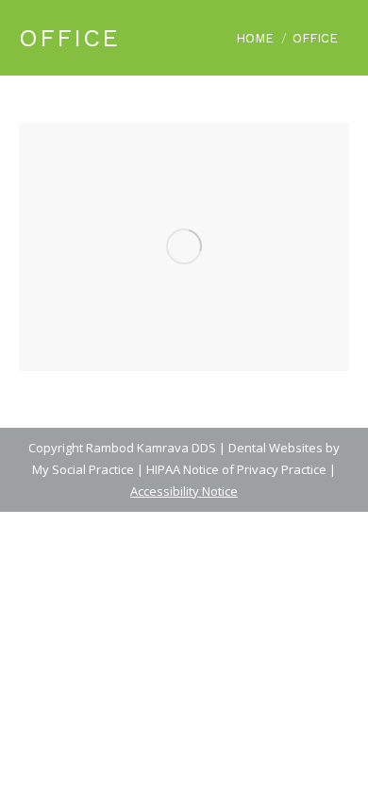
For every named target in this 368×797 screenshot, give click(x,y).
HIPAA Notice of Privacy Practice (236, 469)
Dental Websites (275, 447)
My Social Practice (83, 469)
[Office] (184, 247)
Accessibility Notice (184, 491)
